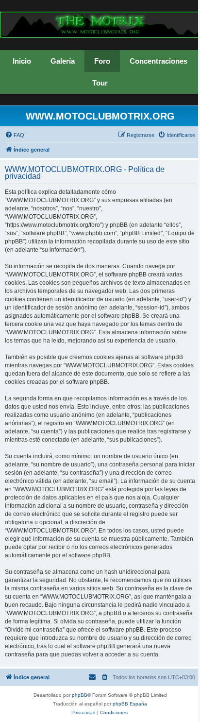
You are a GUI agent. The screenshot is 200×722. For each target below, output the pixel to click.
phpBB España (130, 703)
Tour (100, 83)
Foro (102, 61)
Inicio (22, 61)
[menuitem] (14, 135)
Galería (62, 61)
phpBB (79, 695)
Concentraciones (158, 61)
